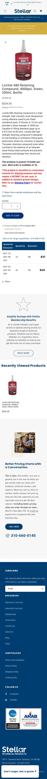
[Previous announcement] (5, 28)
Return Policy (11, 666)
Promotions (10, 620)
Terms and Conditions (14, 660)
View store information (15, 233)
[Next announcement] (42, 28)
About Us (9, 632)
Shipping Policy (12, 672)
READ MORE (23, 353)
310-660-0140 (23, 763)
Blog (7, 638)
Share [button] (7, 281)
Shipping (5, 107)
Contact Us (10, 626)
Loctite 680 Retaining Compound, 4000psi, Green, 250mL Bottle (10, 404)
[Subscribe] (42, 589)
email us (34, 511)
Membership (10, 614)
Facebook (14, 694)
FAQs (7, 644)
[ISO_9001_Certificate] (24, 719)
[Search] (35, 11)
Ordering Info (11, 678)
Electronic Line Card (14, 602)
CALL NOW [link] (14, 527)
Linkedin (13, 700)
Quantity (5, 201)
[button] (5, 11)
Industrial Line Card (13, 608)
